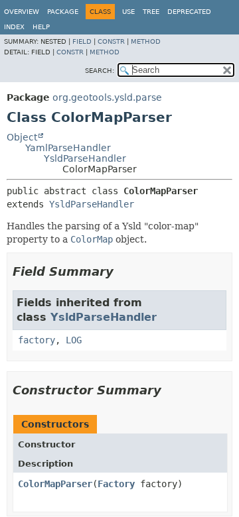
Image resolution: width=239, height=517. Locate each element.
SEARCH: (99, 70)
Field (82, 41)
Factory (116, 484)
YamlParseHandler (68, 148)
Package (62, 11)
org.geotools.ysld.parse (107, 97)
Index (14, 26)
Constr (111, 41)
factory (36, 340)
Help (41, 26)
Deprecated (189, 11)
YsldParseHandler (85, 158)
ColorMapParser (55, 484)
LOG (74, 340)
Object (22, 137)
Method (146, 41)
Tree (151, 11)
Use (128, 11)
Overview (21, 11)
